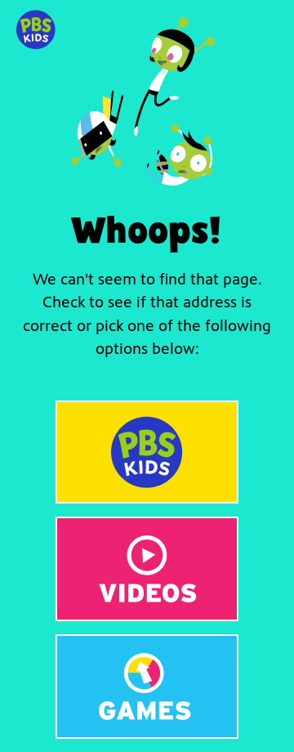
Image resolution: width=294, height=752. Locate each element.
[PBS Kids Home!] (147, 452)
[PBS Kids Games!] (147, 686)
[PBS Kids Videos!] (147, 569)
